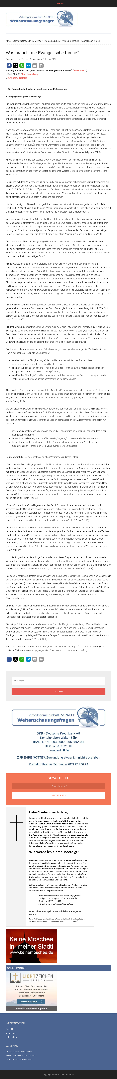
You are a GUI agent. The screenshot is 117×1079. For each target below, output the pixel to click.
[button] (9, 65)
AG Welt (58, 18)
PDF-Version (79, 70)
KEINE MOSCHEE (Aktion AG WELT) (21, 1055)
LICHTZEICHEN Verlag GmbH (19, 1052)
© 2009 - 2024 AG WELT (63, 1074)
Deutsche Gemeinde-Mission (19, 1059)
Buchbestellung (30, 74)
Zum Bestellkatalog (17, 78)
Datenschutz (11, 1037)
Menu (60, 3)
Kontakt (9, 1029)
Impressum (11, 1033)
